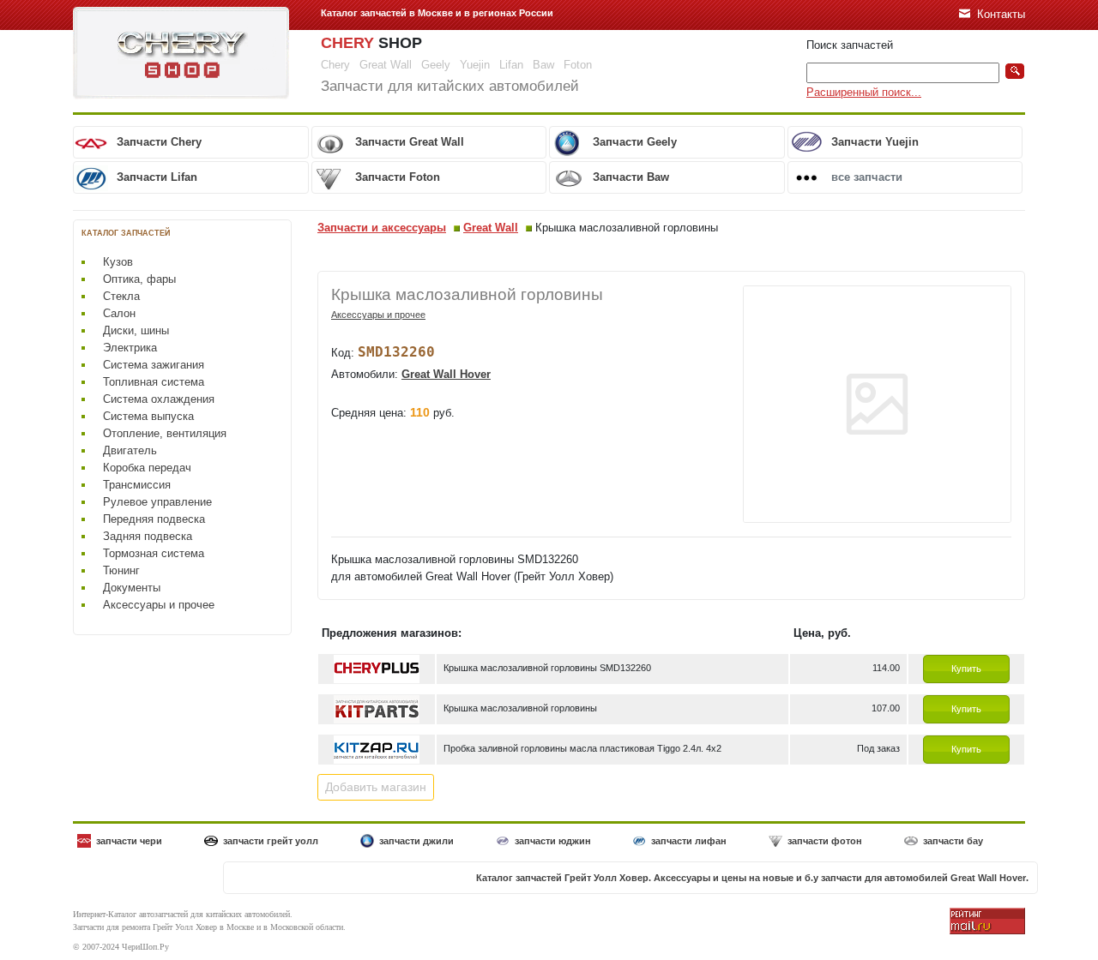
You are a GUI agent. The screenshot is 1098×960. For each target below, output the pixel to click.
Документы (131, 587)
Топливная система (153, 381)
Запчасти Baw (631, 177)
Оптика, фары (139, 279)
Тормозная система (153, 553)
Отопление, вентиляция (164, 433)
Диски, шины (136, 330)
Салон (119, 313)
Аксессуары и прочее (158, 604)
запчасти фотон (824, 841)
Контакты (1001, 14)
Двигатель (130, 450)
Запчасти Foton (397, 177)
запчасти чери (129, 841)
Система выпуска (148, 416)
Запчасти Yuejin (875, 141)
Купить (966, 668)
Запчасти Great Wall (409, 141)
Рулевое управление (157, 501)
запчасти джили (416, 841)
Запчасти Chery (159, 141)
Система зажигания (153, 364)
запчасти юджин (553, 841)
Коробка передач (147, 467)
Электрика (130, 347)
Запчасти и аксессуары (381, 227)
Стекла (121, 296)
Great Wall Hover (446, 374)
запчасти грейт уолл (270, 841)
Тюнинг (121, 570)
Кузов (118, 261)
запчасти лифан (689, 841)
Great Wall (490, 227)
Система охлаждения (158, 399)
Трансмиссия (137, 484)
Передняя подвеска (154, 519)
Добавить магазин (375, 787)
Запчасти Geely (635, 141)
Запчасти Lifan (157, 177)
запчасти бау (953, 841)
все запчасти (866, 177)
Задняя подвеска (147, 536)
